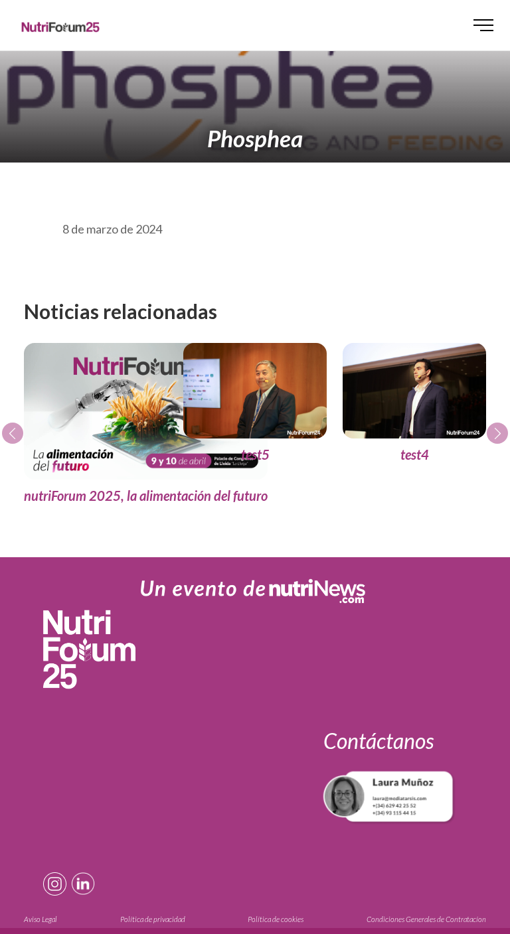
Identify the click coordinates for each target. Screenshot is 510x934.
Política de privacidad (152, 919)
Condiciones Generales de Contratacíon (426, 919)
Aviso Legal (40, 919)
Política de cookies (275, 919)
